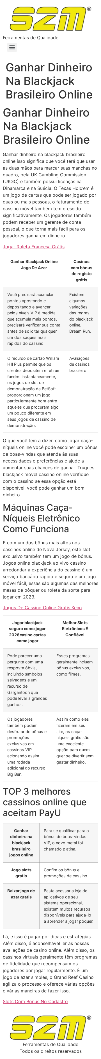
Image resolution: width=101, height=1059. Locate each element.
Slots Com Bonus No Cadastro (35, 1001)
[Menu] (12, 47)
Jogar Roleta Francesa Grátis (34, 246)
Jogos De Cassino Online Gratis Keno (42, 607)
